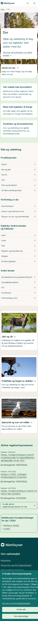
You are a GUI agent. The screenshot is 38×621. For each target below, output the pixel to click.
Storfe (4, 175)
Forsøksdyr (6, 293)
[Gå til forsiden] (7, 3)
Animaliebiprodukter (10, 282)
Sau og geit (6, 169)
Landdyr (6, 529)
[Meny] (34, 3)
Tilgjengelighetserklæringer (12, 570)
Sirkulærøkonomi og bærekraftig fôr (16, 277)
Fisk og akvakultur (9, 185)
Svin (3, 180)
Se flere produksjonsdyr (11, 190)
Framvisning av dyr (9, 298)
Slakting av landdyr (11, 525)
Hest (3, 235)
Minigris (4, 256)
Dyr (9, 9)
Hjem (2, 9)
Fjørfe (4, 164)
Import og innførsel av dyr (12, 211)
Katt (3, 246)
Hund (3, 240)
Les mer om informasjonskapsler (16, 603)
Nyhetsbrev (6, 560)
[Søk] (28, 3)
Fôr (2, 287)
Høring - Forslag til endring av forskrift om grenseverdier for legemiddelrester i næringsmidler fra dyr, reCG (18, 458)
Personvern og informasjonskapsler (16, 565)
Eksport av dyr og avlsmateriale (15, 216)
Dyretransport (7, 206)
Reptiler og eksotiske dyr (12, 251)
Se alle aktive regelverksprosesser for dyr (15, 505)
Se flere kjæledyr (8, 261)
